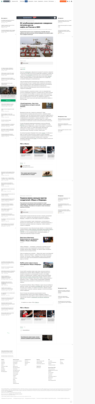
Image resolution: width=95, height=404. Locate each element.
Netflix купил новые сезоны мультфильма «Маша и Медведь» (30, 263)
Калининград (15, 368)
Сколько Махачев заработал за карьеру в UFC (64, 26)
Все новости (4, 18)
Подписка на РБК (39, 362)
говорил (43, 132)
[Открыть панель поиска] (69, 1)
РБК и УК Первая (3, 191)
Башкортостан (15, 366)
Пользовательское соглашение (30, 398)
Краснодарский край (16, 370)
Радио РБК (6, 1)
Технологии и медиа (4, 106)
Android (61, 362)
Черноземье (15, 378)
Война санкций (22, 20)
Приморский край (16, 383)
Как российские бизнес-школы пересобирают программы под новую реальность (64, 204)
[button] (67, 1)
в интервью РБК (38, 286)
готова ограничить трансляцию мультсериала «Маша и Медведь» (36, 230)
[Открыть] (8, 1)
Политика (2, 70)
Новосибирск (15, 363)
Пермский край (15, 372)
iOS (60, 360)
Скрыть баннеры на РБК (40, 360)
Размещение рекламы (51, 364)
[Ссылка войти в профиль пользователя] (71, 1)
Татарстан (14, 375)
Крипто (2, 310)
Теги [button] (24, 163)
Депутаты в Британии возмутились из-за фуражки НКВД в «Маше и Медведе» (29, 239)
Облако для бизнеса (51, 368)
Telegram (26, 363)
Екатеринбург (15, 362)
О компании (50, 360)
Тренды (59, 201)
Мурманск (14, 382)
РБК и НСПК (3, 126)
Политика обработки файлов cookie (63, 398)
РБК (20, 108)
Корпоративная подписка (41, 363)
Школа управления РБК (52, 380)
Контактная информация (52, 362)
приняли (49, 76)
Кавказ (14, 379)
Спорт (2, 273)
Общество (3, 27)
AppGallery (62, 363)
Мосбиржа (11, 393)
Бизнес (2, 180)
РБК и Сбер (3, 22)
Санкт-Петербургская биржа (17, 393)
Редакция (49, 363)
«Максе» (37, 302)
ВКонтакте (26, 360)
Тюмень (14, 376)
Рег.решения (50, 373)
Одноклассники (27, 362)
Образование (60, 206)
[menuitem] (14, 1)
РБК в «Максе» (24, 143)
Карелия (14, 380)
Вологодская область (16, 367)
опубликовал (28, 72)
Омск (14, 364)
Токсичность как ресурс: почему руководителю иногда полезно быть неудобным (64, 31)
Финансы (2, 32)
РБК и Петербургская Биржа (5, 85)
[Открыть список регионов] (67, 1)
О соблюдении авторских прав (18, 398)
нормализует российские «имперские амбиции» (34, 297)
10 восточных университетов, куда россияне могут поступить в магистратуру (64, 198)
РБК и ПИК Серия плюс (5, 352)
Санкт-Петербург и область (17, 360)
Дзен (25, 364)
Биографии (3, 368)
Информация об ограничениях (6, 398)
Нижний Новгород (16, 371)
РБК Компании (3, 226)
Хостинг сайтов (50, 372)
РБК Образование (4, 371)
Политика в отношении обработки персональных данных (46, 398)
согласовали (30, 74)
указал (35, 138)
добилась (22, 124)
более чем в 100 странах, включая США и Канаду (31, 276)
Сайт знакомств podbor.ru (52, 376)
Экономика (3, 315)
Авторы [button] (21, 163)
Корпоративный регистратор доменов (53, 371)
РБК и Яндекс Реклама (4, 279)
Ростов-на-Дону (15, 374)
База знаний (3, 295)
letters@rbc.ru (10, 391)
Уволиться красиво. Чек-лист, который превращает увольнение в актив (64, 21)
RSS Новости (39, 367)
